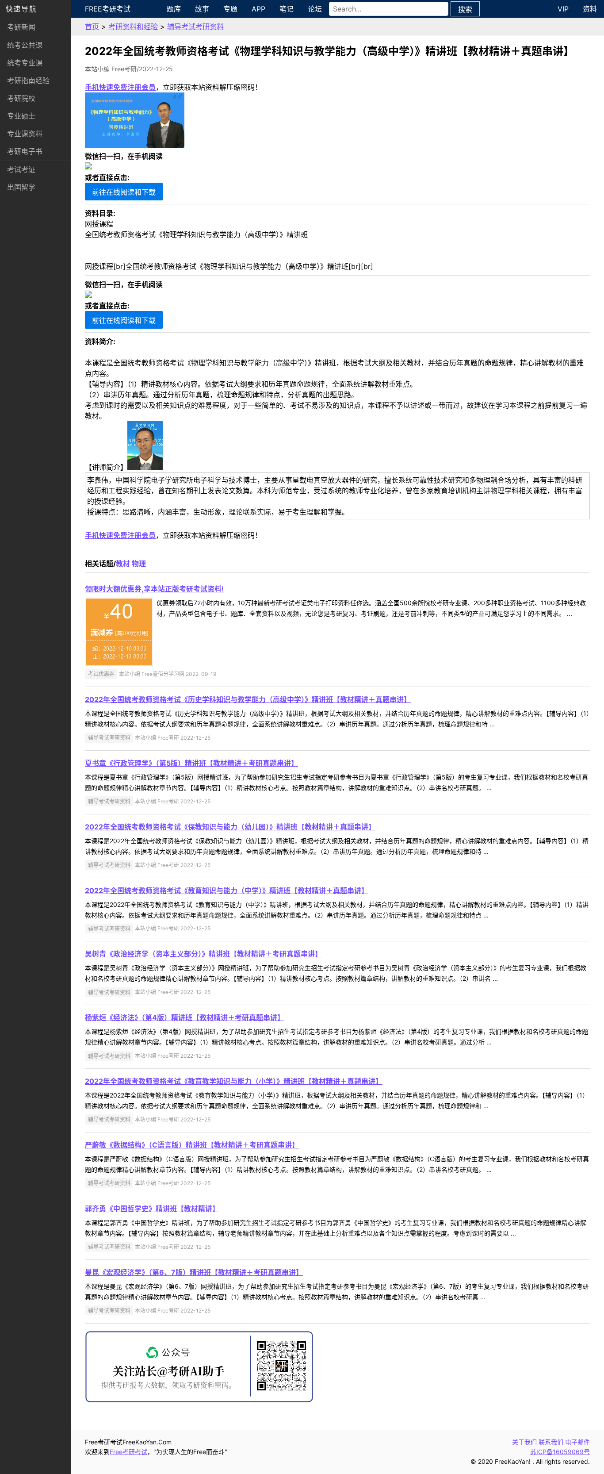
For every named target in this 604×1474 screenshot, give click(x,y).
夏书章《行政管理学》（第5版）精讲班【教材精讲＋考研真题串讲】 (191, 763)
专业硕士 (21, 115)
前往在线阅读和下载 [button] (124, 192)
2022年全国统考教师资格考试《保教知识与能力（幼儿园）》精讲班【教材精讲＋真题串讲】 (230, 826)
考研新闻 (21, 27)
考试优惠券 (101, 674)
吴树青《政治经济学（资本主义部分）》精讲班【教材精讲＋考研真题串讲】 (203, 953)
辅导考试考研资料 (195, 26)
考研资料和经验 (133, 26)
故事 (202, 8)
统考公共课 (24, 45)
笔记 (286, 8)
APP (258, 8)
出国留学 (21, 187)
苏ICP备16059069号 (560, 1451)
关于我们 (524, 1442)
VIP (563, 8)
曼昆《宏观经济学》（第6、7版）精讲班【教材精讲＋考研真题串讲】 (194, 1272)
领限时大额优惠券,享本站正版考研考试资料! (154, 588)
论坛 (315, 8)
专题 (230, 8)
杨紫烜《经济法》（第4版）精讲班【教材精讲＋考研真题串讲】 (184, 1017)
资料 (590, 8)
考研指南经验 (28, 80)
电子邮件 (577, 1442)
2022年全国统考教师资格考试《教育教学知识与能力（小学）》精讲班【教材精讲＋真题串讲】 (233, 1081)
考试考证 (21, 169)
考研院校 (21, 98)
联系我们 (551, 1442)
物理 (139, 563)
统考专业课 (24, 62)
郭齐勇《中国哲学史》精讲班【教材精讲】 (152, 1208)
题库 (174, 8)
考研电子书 (24, 151)
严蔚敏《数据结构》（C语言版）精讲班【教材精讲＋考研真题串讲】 (192, 1144)
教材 (123, 563)
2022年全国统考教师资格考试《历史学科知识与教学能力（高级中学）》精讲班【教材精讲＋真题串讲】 (248, 699)
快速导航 (21, 8)
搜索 (465, 9)
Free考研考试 (107, 8)
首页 (92, 26)
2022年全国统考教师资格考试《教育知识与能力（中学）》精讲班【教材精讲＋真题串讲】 (226, 890)
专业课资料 (24, 133)
